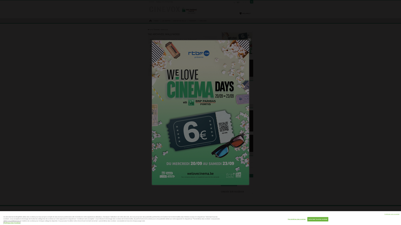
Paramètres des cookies (297, 219)
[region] (200, 218)
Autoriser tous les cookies (317, 219)
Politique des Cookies (12, 223)
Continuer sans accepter (391, 214)
